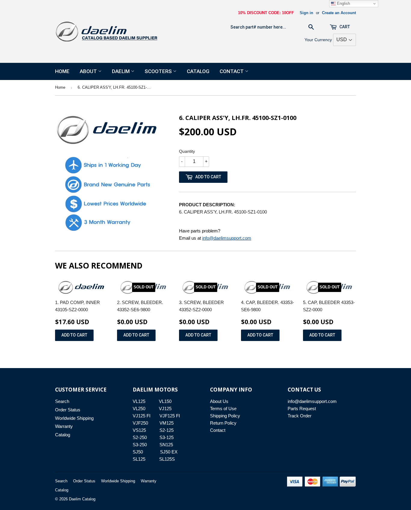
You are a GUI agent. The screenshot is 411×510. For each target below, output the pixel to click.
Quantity (187, 151)
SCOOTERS (159, 71)
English (343, 3)
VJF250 (140, 423)
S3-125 (166, 437)
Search (62, 401)
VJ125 (165, 408)
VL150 (165, 401)
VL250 (139, 408)
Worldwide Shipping (74, 418)
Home (62, 71)
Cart (344, 26)
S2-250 (140, 437)
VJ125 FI (141, 415)
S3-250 (140, 444)
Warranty (64, 426)
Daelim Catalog (82, 499)
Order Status (67, 409)
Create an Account (339, 13)
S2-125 (166, 430)
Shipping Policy (225, 415)
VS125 (139, 430)
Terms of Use (223, 408)
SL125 (139, 459)
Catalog (198, 71)
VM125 (166, 423)
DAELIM (121, 71)
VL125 (139, 401)
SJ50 (138, 451)
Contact (232, 71)
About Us (219, 401)
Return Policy (223, 423)
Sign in (306, 13)
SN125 (166, 444)
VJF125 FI (169, 415)
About (89, 71)
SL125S (167, 459)
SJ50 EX (169, 451)
